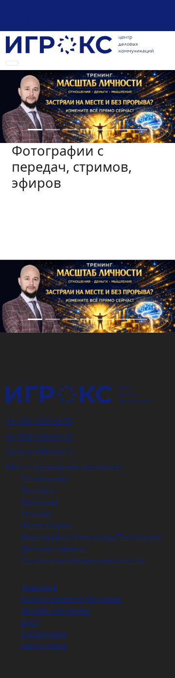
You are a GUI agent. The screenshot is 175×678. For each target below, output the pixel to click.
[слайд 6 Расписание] (87, 129)
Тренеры (37, 490)
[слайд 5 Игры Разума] (105, 129)
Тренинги (39, 587)
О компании (44, 478)
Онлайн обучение (55, 610)
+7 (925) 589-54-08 (33, 15)
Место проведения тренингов (63, 467)
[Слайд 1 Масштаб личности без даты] (35, 129)
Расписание (44, 633)
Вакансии (39, 502)
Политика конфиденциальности (82, 560)
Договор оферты (53, 548)
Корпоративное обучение (71, 598)
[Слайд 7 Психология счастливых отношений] (140, 129)
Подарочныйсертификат (37, 348)
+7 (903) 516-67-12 (39, 436)
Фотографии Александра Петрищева (91, 537)
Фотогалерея (46, 525)
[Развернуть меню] (12, 63)
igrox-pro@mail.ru (39, 451)
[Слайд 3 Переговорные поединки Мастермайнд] (122, 129)
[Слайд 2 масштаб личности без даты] (52, 129)
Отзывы (36, 513)
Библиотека (44, 645)
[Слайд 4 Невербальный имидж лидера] (70, 129)
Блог (30, 622)
